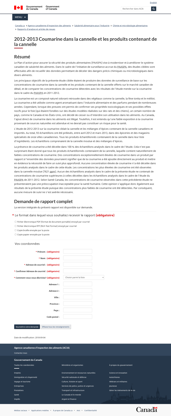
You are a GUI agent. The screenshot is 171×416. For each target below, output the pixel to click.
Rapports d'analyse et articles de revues (36, 29)
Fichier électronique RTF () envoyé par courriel (47, 226)
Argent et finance (69, 399)
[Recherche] (153, 8)
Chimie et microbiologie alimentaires (130, 25)
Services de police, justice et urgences (78, 386)
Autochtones (114, 377)
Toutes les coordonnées (24, 365)
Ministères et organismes (72, 365)
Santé (16, 395)
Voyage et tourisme (22, 381)
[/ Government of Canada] (36, 8)
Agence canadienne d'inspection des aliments (49, 25)
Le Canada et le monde (71, 395)
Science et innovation (118, 373)
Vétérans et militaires (118, 381)
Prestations (19, 390)
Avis (78, 410)
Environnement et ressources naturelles (78, 373)
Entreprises (19, 386)
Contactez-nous (20, 353)
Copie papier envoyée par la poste (33, 234)
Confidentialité (90, 410)
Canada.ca (20, 25)
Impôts (17, 399)
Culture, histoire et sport (72, 381)
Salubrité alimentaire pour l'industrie (91, 25)
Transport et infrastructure (73, 390)
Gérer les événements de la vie (122, 390)
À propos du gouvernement (120, 365)
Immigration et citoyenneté (25, 377)
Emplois (17, 373)
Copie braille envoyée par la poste (33, 230)
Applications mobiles (40, 410)
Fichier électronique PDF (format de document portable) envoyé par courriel (53, 221)
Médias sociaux (20, 410)
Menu (21, 17)
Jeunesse (113, 386)
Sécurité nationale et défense (74, 377)
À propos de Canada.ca (62, 410)
